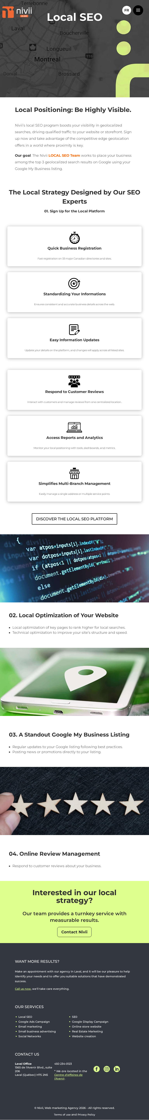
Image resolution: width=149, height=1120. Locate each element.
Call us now (23, 989)
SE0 (74, 1017)
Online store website (86, 1026)
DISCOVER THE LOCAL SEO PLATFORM (74, 519)
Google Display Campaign (90, 1021)
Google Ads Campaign (34, 1021)
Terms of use (62, 1114)
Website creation (84, 1036)
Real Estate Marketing (87, 1031)
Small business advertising (37, 1031)
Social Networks (29, 1036)
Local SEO (25, 1017)
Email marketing (30, 1026)
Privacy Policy (86, 1114)
